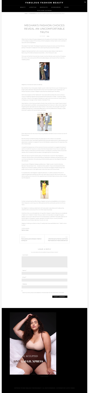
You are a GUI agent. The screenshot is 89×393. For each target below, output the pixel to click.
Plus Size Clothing (44, 10)
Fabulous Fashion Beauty (44, 3)
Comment (25, 255)
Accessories (56, 7)
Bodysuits (44, 7)
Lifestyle (32, 7)
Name (24, 270)
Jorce (48, 36)
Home (26, 13)
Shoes (66, 7)
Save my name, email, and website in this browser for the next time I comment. (43, 292)
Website (24, 284)
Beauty (23, 7)
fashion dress (32, 13)
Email (24, 277)
